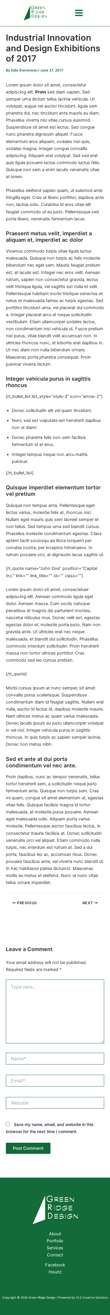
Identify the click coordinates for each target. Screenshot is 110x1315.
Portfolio (55, 1241)
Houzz (55, 1272)
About (55, 1233)
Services (55, 1248)
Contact (55, 1255)
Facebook (55, 1265)
